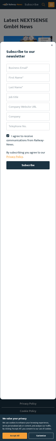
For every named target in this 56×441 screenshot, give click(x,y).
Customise (41, 435)
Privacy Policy (14, 156)
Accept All (15, 435)
